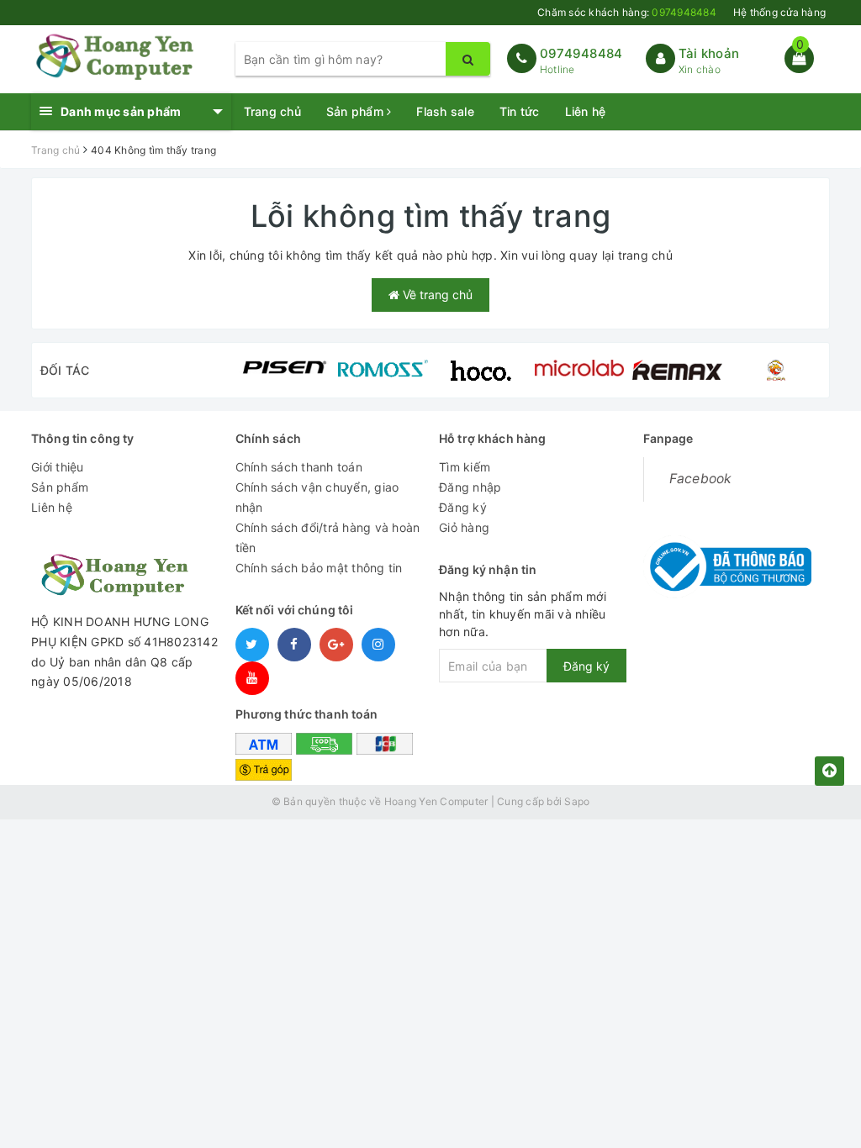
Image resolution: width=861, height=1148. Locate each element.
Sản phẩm (356, 111)
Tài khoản (709, 53)
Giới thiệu (57, 467)
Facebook (700, 479)
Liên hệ (585, 111)
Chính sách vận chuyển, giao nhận (317, 497)
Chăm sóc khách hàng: (626, 12)
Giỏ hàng (464, 527)
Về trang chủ (436, 294)
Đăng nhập (470, 487)
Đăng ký (463, 507)
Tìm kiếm (464, 467)
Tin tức (519, 111)
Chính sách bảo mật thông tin (319, 568)
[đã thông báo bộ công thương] (727, 561)
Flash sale (445, 111)
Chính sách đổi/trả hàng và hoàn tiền (327, 537)
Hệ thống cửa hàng (779, 12)
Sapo (576, 801)
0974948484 (581, 53)
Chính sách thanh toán (298, 467)
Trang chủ (272, 111)
